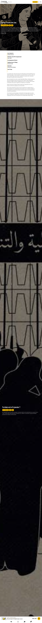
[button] (11, 621)
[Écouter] (38, 618)
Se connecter (35, 1)
